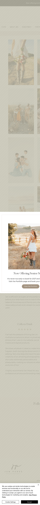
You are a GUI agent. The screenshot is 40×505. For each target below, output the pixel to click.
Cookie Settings (10, 502)
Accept (29, 502)
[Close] (37, 486)
